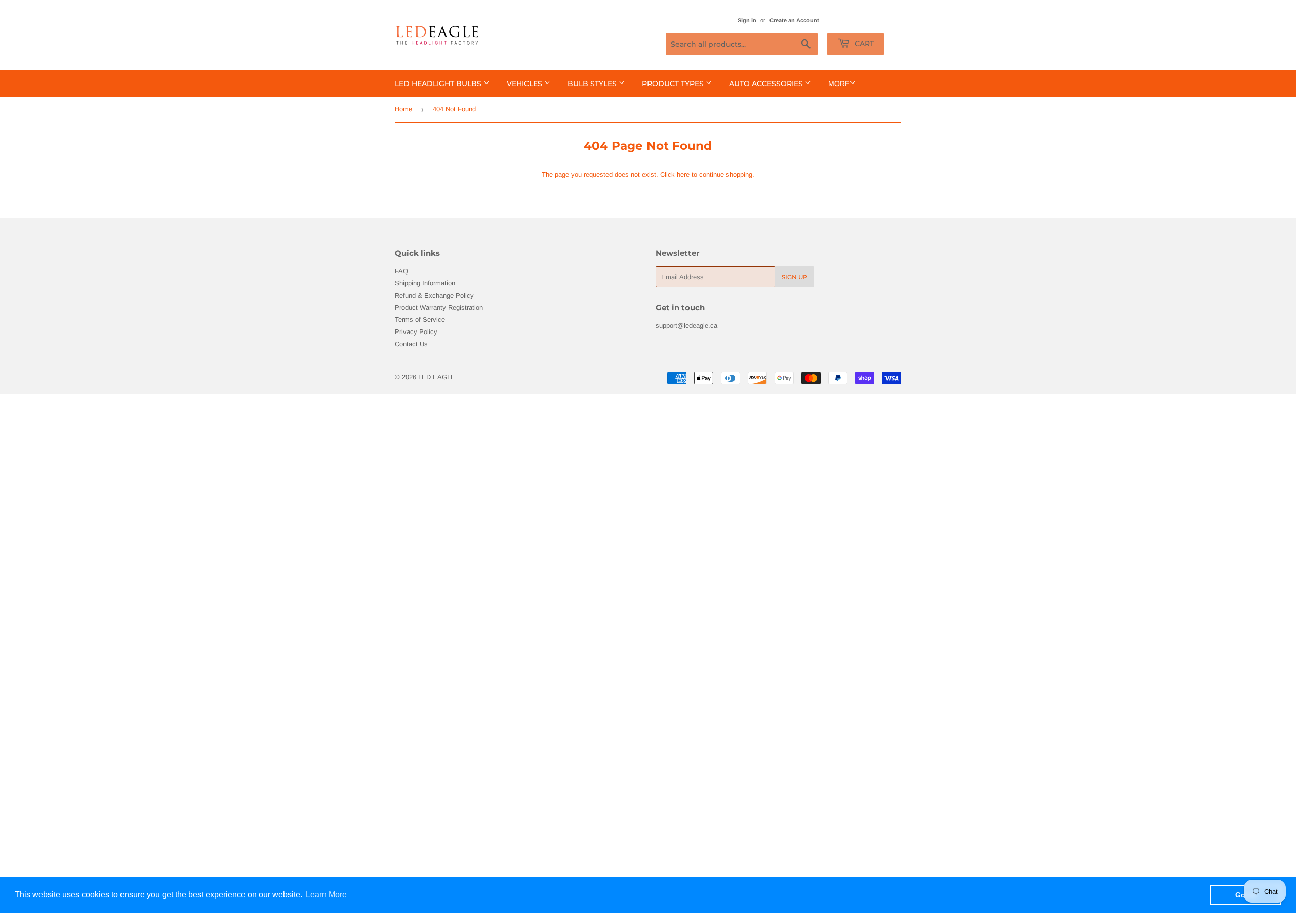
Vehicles (525, 83)
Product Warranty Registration (439, 307)
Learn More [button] (326, 894)
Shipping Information (425, 283)
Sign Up (794, 277)
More (838, 83)
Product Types (674, 83)
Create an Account (794, 20)
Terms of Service (420, 319)
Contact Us (411, 344)
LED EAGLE (436, 377)
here (683, 174)
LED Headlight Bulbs (439, 83)
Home (403, 109)
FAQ (401, 271)
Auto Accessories (767, 83)
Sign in (747, 20)
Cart (863, 43)
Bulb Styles (593, 83)
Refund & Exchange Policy (434, 295)
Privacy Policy (416, 332)
